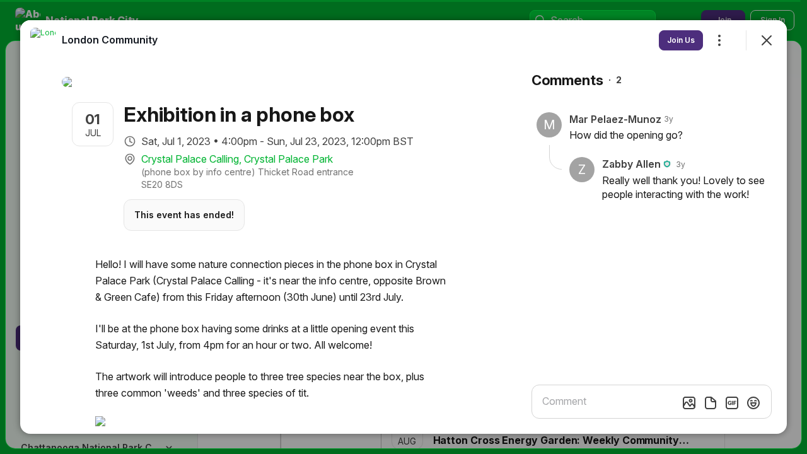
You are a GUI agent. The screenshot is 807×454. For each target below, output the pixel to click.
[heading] (110, 40)
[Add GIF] (732, 403)
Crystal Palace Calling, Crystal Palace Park (237, 159)
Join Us (681, 40)
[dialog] (403, 227)
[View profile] (42, 40)
